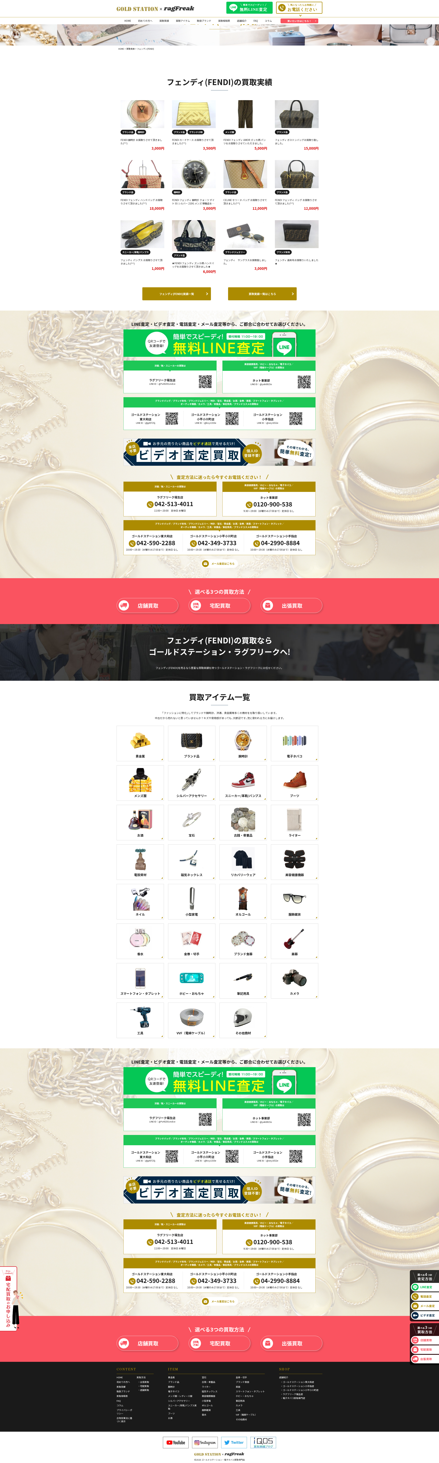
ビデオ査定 (427, 1315)
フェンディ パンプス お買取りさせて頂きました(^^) (141, 261)
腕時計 (141, 132)
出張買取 (292, 605)
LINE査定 (426, 1287)
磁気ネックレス (209, 1391)
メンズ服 (229, 132)
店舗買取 (148, 605)
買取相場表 (224, 20)
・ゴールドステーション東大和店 (297, 1382)
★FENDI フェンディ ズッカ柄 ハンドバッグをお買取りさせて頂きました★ (193, 264)
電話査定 (426, 1296)
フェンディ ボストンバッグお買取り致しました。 (296, 141)
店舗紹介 (242, 20)
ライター (206, 1386)
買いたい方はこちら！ (299, 21)
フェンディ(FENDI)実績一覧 (176, 294)
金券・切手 (241, 1377)
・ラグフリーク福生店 (292, 1394)
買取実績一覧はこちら (262, 294)
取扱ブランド (204, 20)
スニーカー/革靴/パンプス (135, 252)
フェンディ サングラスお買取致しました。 (244, 261)
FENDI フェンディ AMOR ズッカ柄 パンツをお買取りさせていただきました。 (244, 141)
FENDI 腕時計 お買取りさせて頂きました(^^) (141, 141)
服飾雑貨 (206, 1410)
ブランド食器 (242, 1382)
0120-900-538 (272, 504)
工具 (238, 1410)
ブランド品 (127, 132)
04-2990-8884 (280, 542)
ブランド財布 (283, 252)
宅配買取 (220, 605)
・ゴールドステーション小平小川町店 (299, 1390)
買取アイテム (183, 20)
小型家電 (206, 1400)
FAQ (255, 20)
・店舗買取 (143, 1390)
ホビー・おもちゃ (245, 1396)
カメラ (239, 1405)
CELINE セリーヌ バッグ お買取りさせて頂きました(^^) (245, 201)
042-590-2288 (156, 542)
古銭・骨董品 (208, 1382)
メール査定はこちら (223, 563)
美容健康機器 (208, 1396)
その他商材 (241, 1419)
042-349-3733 (217, 542)
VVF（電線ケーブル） (246, 1414)
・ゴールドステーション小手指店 (297, 1386)
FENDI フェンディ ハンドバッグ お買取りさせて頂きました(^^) (142, 201)
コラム (268, 20)
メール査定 (427, 1306)
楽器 (238, 1386)
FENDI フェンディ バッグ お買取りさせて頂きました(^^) (296, 201)
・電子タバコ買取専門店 (293, 1398)
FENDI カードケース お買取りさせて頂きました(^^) (192, 141)
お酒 (170, 1418)
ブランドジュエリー (235, 252)
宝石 (204, 1377)
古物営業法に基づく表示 (124, 1419)
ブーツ (171, 1413)
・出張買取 (143, 1382)
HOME (127, 20)
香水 (204, 1414)
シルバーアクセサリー (179, 1400)
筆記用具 (240, 1400)
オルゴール (207, 1405)
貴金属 (171, 1377)
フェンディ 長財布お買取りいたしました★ (296, 261)
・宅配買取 (143, 1386)
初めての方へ (145, 20)
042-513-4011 (174, 503)
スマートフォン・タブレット (250, 1391)
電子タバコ (173, 1391)
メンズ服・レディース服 (180, 1396)
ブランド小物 (196, 132)
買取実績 (164, 20)
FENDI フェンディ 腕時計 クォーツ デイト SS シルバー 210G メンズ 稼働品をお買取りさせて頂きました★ (193, 203)
